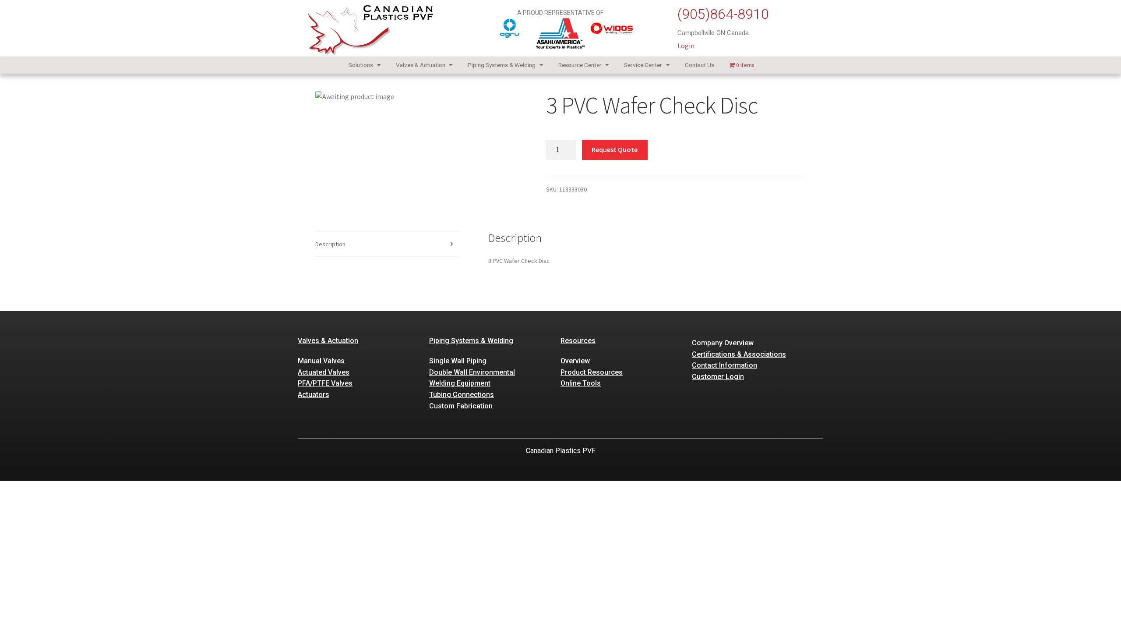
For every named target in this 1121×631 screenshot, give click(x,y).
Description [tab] (330, 244)
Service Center (643, 64)
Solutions (361, 64)
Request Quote (615, 149)
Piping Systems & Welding (502, 64)
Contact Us (699, 64)
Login (685, 45)
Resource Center (580, 64)
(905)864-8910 (723, 14)
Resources (578, 341)
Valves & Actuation (420, 64)
